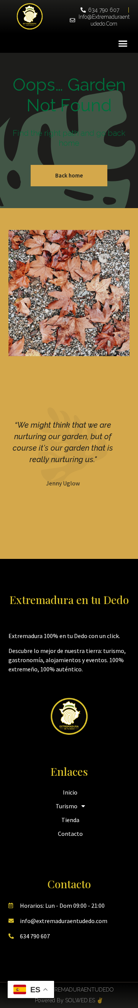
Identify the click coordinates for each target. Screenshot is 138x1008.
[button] (123, 43)
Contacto (70, 833)
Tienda (70, 820)
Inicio (70, 792)
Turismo (66, 806)
